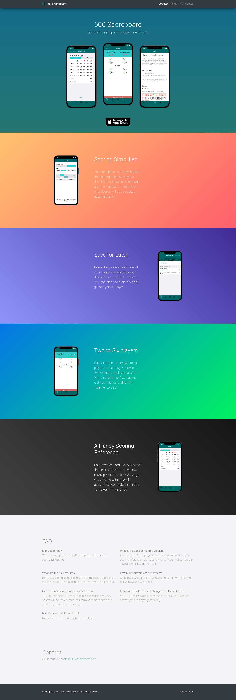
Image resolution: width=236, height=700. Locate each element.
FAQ (181, 4)
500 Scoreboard (56, 3)
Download (164, 4)
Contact (189, 4)
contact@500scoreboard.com (78, 659)
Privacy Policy (187, 692)
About (173, 4)
